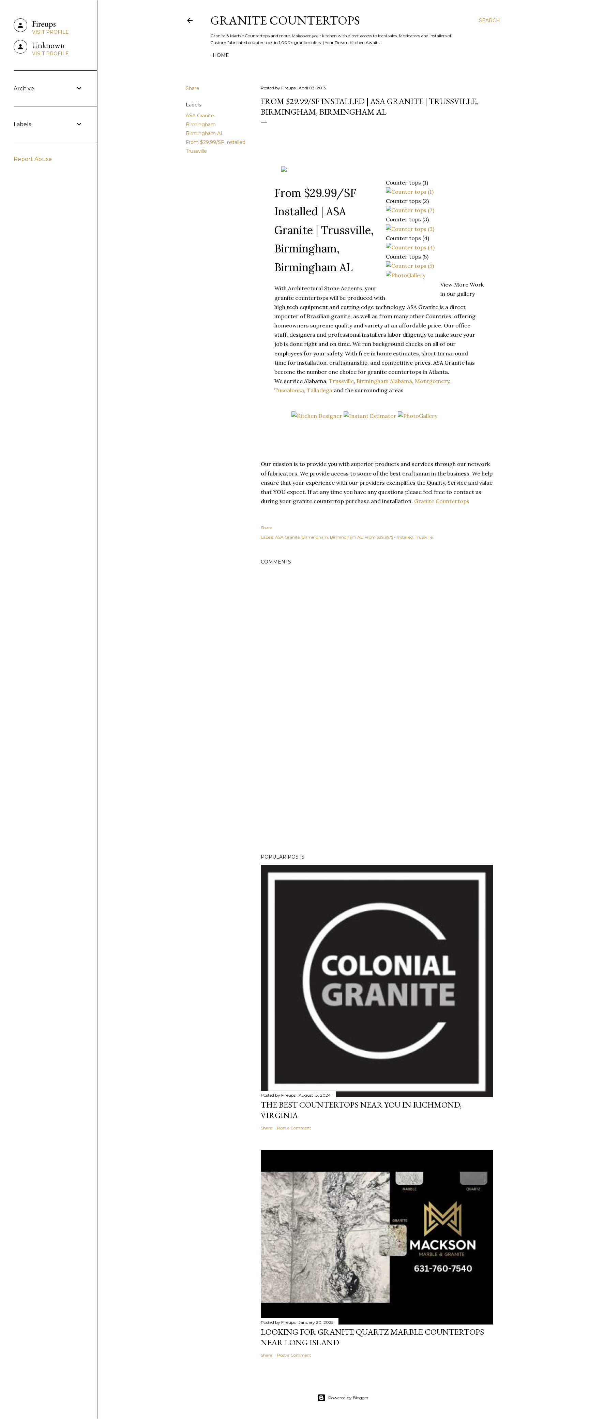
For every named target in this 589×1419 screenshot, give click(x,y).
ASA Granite (200, 116)
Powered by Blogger (348, 1397)
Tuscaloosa (289, 390)
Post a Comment (294, 1127)
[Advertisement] (377, 789)
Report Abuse (33, 159)
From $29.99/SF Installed (215, 142)
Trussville (196, 151)
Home (221, 55)
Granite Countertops (285, 20)
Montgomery (432, 381)
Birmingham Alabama (384, 381)
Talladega (319, 390)
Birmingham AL (205, 133)
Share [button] (192, 88)
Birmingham (201, 124)
